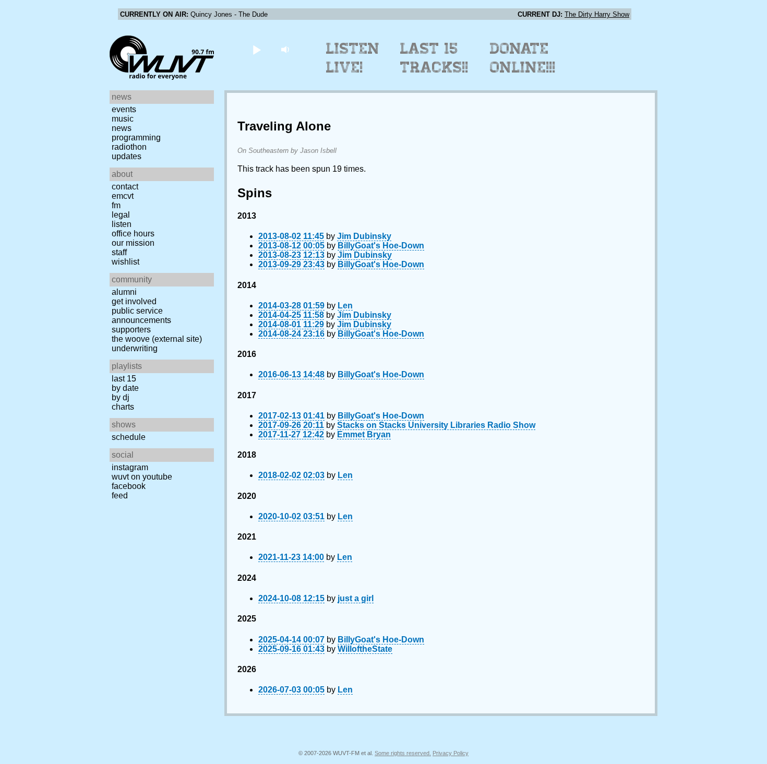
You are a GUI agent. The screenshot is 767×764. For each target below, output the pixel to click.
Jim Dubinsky (364, 236)
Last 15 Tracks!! (434, 58)
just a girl (356, 598)
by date (125, 388)
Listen (121, 224)
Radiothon (129, 146)
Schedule (129, 437)
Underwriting (135, 348)
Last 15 (124, 378)
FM (116, 205)
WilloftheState (365, 648)
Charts (123, 406)
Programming (136, 137)
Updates (126, 156)
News (121, 128)
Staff (119, 252)
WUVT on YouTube (142, 476)
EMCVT (123, 196)
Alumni (124, 292)
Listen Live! (353, 58)
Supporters (131, 329)
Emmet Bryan (364, 434)
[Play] (256, 49)
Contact (125, 186)
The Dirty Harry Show (597, 14)
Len (345, 305)
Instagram (130, 467)
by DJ (120, 397)
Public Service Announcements (141, 315)
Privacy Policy (451, 753)
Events (124, 109)
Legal (121, 214)
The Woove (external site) (157, 339)
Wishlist (125, 261)
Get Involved (134, 301)
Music (123, 118)
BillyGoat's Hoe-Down (381, 245)
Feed (120, 495)
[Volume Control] (286, 49)
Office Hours (133, 233)
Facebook (129, 486)
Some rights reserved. (403, 753)
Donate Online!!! (523, 58)
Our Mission (133, 242)
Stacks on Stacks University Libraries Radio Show (436, 425)
